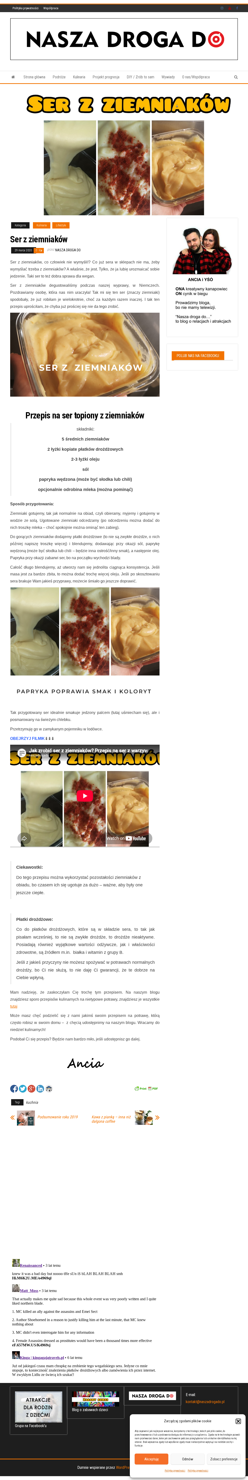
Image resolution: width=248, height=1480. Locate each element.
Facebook (237, 8)
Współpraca (50, 8)
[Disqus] (85, 1191)
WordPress (124, 1467)
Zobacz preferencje (224, 1459)
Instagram (222, 8)
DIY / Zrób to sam (140, 77)
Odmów (187, 1459)
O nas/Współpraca (196, 77)
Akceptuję (151, 1459)
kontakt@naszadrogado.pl (205, 1401)
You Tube (230, 8)
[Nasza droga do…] (13, 77)
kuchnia (32, 1102)
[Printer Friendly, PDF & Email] (146, 1088)
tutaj (13, 1006)
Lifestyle (61, 225)
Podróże (59, 77)
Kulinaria (79, 77)
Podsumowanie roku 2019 (57, 1117)
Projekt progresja (106, 77)
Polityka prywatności (175, 1470)
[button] (238, 1421)
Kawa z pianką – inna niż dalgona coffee (111, 1119)
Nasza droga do (68, 250)
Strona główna (34, 77)
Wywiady (168, 77)
